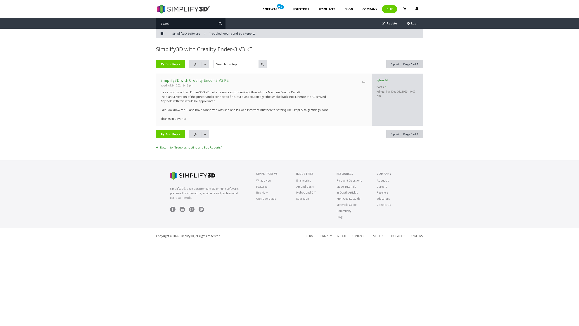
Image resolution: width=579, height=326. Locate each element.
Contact (358, 236)
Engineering (303, 180)
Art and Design (305, 187)
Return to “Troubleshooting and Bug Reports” (191, 147)
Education (302, 199)
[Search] (220, 23)
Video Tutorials (346, 187)
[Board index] (183, 9)
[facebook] (173, 211)
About (341, 236)
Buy (390, 9)
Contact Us (384, 205)
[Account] (417, 9)
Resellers (382, 192)
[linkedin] (182, 211)
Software (273, 7)
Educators (383, 199)
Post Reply (173, 64)
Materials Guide (347, 205)
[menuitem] (413, 23)
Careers (382, 187)
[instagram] (192, 211)
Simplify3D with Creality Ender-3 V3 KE (204, 49)
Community (344, 211)
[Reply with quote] (364, 82)
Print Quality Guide (349, 199)
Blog (349, 9)
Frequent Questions (349, 180)
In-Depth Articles (347, 192)
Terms (310, 236)
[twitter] (201, 211)
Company (369, 9)
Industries (300, 9)
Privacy (326, 236)
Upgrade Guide (266, 199)
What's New (263, 180)
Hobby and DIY (306, 192)
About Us (383, 180)
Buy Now (262, 192)
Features (261, 187)
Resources (326, 9)
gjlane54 (382, 80)
